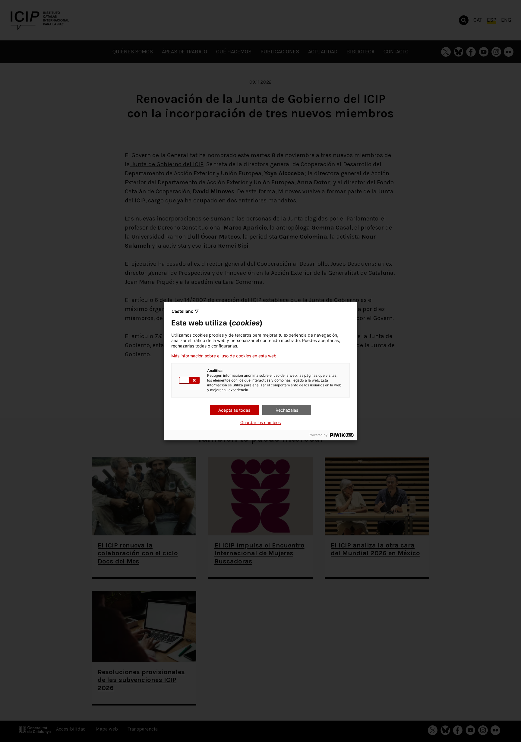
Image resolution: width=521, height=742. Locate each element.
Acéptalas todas (234, 410)
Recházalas (287, 410)
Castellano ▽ (185, 311)
